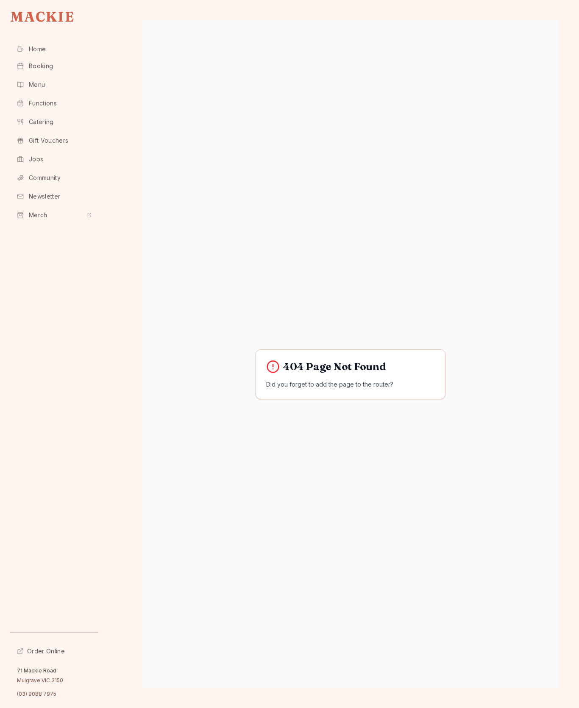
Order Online (46, 651)
